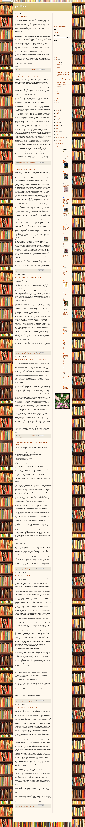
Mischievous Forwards (22, 16)
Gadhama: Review (65, 350)
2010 (57, 57)
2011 (57, 55)
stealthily (65, 295)
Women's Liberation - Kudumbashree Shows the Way (31, 359)
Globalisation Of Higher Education (25, 169)
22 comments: (32, 162)
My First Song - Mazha (66, 357)
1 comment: (33, 270)
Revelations (65, 381)
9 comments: (33, 435)
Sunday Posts (65, 173)
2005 (57, 103)
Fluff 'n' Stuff (66, 227)
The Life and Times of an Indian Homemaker (65, 272)
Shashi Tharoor (58, 140)
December (59, 62)
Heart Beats (65, 282)
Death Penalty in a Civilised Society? (26, 707)
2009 (57, 59)
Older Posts (48, 809)
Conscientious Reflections (66, 186)
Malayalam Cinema (58, 124)
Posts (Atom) (22, 812)
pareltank (20, 6)
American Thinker (65, 153)
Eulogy (56, 115)
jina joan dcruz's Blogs (65, 388)
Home (33, 809)
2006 (57, 102)
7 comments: (33, 805)
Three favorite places (65, 364)
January (58, 98)
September (59, 67)
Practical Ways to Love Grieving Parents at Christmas (66, 276)
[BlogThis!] (40, 69)
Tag (56, 141)
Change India (66, 261)
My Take (19, 71)
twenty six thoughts (65, 335)
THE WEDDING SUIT (65, 222)
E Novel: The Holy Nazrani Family (60, 26)
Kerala (19, 437)
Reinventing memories (65, 162)
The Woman (30, 437)
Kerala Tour (57, 18)
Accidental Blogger (65, 313)
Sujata (64, 248)
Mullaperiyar (57, 126)
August (58, 86)
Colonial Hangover (58, 109)
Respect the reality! (65, 362)
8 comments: (33, 352)
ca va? (64, 343)
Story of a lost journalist (66, 200)
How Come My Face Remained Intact (26, 77)
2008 (57, 61)
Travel (56, 146)
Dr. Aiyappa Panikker (59, 112)
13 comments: (32, 568)
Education (19, 271)
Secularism (37, 71)
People (56, 134)
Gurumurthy (20, 353)
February (58, 96)
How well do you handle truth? (65, 325)
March (58, 94)
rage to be (56, 25)
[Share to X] (41, 69)
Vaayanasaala (65, 206)
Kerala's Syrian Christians (25, 569)
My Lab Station (64, 369)
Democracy (57, 110)
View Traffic (56, 32)
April (58, 93)
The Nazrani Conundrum (22, 575)
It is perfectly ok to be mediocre (66, 202)
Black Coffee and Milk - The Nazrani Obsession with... (63, 80)
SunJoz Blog (65, 355)
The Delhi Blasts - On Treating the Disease (28, 277)
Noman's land (23, 71)
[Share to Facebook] (42, 69)
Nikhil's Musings (65, 348)
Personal (56, 135)
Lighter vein (20, 164)
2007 (57, 100)
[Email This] (39, 69)
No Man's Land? (65, 300)
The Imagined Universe (66, 377)
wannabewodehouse (66, 219)
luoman (44, 818)
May (58, 91)
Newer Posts (17, 809)
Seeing (64, 294)
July (57, 88)
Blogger (52, 818)
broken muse (56, 23)
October (58, 65)
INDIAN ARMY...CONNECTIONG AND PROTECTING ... (66, 264)
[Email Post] (37, 69)
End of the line (65, 314)
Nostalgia (57, 133)
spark (64, 342)
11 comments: (33, 69)
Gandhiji (56, 116)
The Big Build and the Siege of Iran (66, 156)
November (59, 64)
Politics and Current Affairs (30, 71)
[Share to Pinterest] (44, 69)
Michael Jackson (58, 125)
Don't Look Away (65, 337)
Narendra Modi (58, 129)
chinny (64, 384)
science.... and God (65, 372)
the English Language (59, 143)
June (58, 89)
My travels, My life (66, 235)
